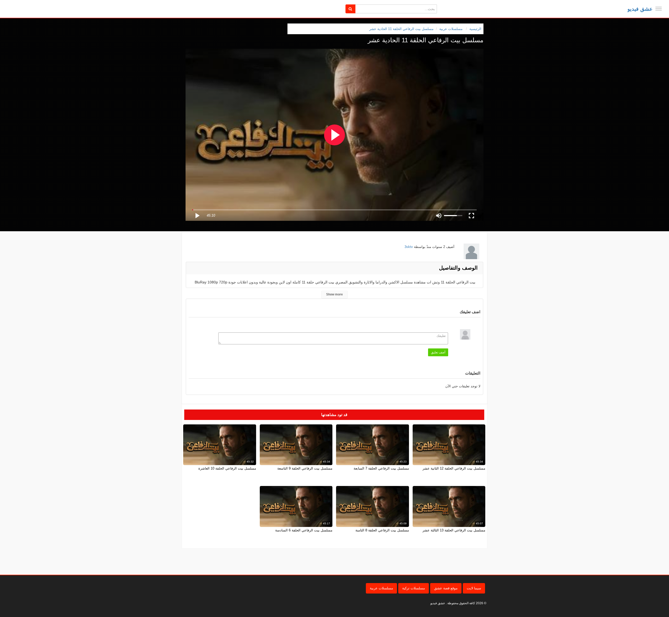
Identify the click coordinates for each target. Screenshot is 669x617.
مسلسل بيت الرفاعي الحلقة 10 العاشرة (227, 468)
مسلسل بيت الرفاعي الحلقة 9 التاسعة (304, 468)
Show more (334, 294)
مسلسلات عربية (381, 588)
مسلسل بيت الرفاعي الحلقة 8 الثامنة (382, 530)
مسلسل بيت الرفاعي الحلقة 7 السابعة (381, 468)
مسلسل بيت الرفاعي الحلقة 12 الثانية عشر (454, 468)
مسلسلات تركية (413, 588)
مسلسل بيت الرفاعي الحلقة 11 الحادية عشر (401, 29)
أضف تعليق (438, 352)
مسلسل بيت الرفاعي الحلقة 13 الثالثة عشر (454, 530)
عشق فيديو (640, 9)
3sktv (409, 247)
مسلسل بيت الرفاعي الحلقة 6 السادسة (303, 530)
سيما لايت (474, 588)
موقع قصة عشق (446, 588)
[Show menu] (658, 8)
